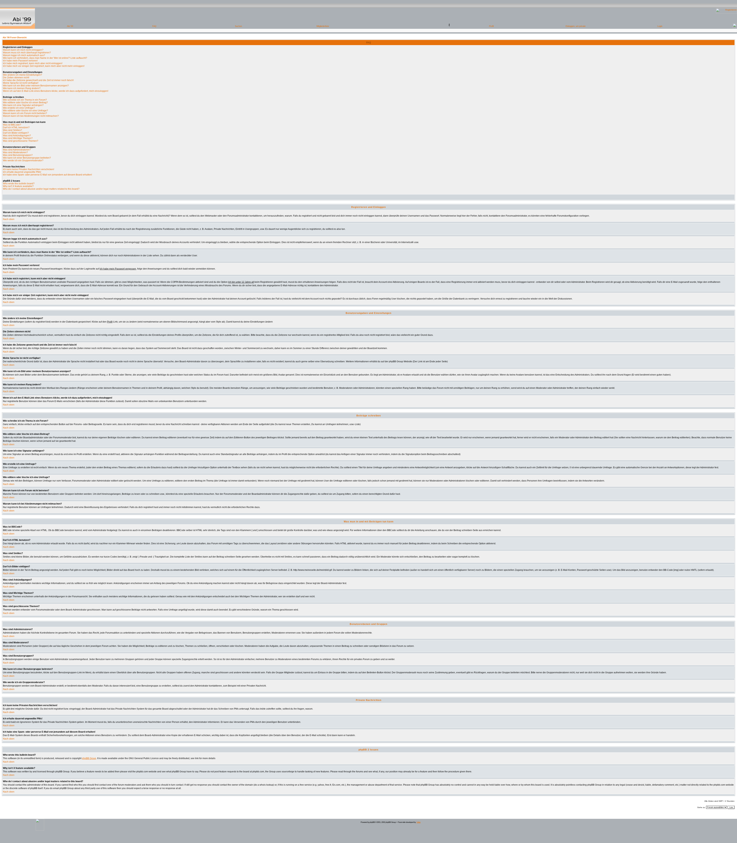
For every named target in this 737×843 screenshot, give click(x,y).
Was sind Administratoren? (17, 149)
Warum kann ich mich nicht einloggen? (23, 50)
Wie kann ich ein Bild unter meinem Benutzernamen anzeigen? (36, 85)
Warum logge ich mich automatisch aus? (24, 55)
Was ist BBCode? (12, 124)
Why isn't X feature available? (18, 186)
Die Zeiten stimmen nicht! (16, 77)
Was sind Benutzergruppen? (18, 155)
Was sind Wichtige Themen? (18, 138)
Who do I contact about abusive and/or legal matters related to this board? (41, 189)
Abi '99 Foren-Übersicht (15, 37)
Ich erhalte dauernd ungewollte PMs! (22, 172)
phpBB (372, 822)
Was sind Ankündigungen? (17, 135)
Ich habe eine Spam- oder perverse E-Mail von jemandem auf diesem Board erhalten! (47, 174)
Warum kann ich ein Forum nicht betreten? (25, 113)
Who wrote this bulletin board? (19, 183)
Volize (418, 822)
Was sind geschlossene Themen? (20, 141)
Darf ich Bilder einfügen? (16, 133)
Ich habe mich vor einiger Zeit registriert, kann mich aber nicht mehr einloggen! (43, 66)
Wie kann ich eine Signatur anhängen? (23, 105)
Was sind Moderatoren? (15, 152)
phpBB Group (89, 758)
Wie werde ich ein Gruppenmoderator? (23, 160)
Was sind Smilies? (12, 130)
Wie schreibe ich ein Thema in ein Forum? (25, 99)
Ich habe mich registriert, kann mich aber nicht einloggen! (32, 63)
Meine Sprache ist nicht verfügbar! (20, 83)
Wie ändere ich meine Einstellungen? (22, 75)
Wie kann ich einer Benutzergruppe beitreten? (27, 157)
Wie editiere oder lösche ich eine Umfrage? (25, 110)
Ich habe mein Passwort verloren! (20, 60)
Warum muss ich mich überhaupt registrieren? (27, 52)
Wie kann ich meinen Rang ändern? (21, 88)
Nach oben (8, 219)
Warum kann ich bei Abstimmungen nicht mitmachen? (31, 116)
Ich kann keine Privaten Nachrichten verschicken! (28, 169)
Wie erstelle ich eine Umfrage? (19, 108)
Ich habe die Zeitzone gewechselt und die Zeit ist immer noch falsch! (38, 80)
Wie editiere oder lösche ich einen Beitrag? (25, 102)
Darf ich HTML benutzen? (16, 127)
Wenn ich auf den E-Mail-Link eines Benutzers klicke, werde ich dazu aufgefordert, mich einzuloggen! (55, 91)
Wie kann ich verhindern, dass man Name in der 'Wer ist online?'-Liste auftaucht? (45, 58)
